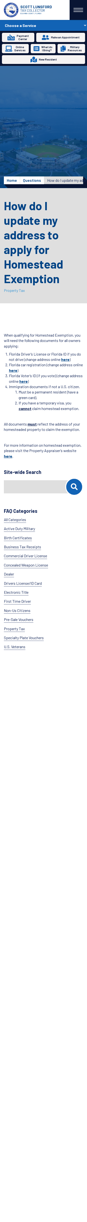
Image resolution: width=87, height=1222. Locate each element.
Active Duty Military (19, 528)
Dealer (9, 574)
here (65, 359)
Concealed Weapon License (26, 565)
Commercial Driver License (25, 555)
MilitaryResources (75, 48)
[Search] (74, 487)
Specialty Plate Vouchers (24, 637)
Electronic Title (16, 592)
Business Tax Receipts (22, 546)
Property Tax (14, 290)
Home (12, 180)
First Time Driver (17, 601)
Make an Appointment (65, 37)
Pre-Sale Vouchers (18, 619)
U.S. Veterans (14, 646)
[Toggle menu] (78, 10)
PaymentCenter (23, 37)
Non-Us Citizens (17, 610)
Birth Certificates (18, 537)
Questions (32, 180)
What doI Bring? (46, 48)
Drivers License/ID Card (23, 583)
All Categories (15, 519)
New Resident (48, 59)
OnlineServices (20, 48)
